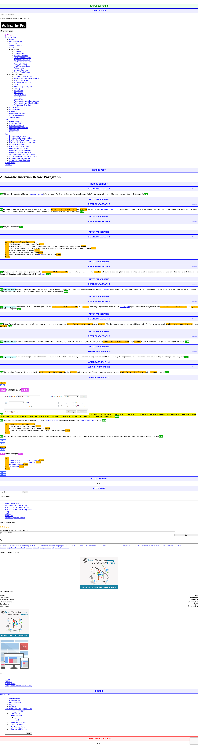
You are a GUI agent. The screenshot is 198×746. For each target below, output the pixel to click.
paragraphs (10, 548)
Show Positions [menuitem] (16, 715)
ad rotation (11, 546)
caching (83, 546)
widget (61, 547)
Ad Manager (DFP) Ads (22, 82)
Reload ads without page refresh (20, 152)
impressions (186, 545)
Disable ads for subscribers (19, 146)
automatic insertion (36, 194)
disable (140, 545)
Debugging (13, 111)
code (104, 546)
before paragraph (59, 546)
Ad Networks (14, 107)
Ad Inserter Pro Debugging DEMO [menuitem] (19, 709)
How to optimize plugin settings (20, 138)
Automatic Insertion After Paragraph (22, 462)
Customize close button (17, 144)
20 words (194, 367)
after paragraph (27, 546)
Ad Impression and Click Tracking (26, 101)
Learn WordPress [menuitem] (15, 702)
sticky (53, 548)
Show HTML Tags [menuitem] (18, 722)
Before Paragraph (15, 122)
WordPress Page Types (22, 66)
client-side (92, 546)
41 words (194, 351)
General (43, 274)
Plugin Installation (15, 41)
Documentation (10, 37)
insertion (192, 545)
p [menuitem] (15, 718)
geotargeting (163, 545)
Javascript (3, 548)
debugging (125, 546)
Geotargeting (18, 99)
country (108, 545)
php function (19, 547)
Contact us (8, 165)
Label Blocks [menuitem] (15, 713)
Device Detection (20, 95)
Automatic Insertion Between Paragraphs (24, 460)
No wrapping (125, 307)
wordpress (66, 547)
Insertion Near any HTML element (26, 78)
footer (157, 546)
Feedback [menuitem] (12, 707)
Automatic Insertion (21, 56)
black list (78, 545)
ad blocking (3, 546)
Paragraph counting (108, 209)
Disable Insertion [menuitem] (17, 725)
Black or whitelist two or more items (22, 142)
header (169, 546)
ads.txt (16, 84)
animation (38, 545)
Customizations (14, 109)
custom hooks (117, 545)
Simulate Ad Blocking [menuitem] (19, 729)
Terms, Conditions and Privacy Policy (18, 686)
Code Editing (18, 52)
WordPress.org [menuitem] (14, 698)
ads (16, 546)
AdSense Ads (19, 68)
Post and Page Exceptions (23, 87)
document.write (147, 546)
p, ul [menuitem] (17, 720)
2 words (194, 221)
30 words (194, 188)
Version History (10, 163)
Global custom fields (16, 115)
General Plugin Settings (22, 72)
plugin (25, 548)
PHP (14, 548)
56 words (194, 284)
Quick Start (13, 43)
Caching (17, 89)
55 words (194, 204)
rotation (30, 547)
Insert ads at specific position (19, 148)
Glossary (12, 47)
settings (42, 548)
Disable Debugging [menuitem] (18, 711)
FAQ (6, 134)
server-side (36, 548)
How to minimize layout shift (19, 159)
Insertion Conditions (21, 70)
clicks (87, 545)
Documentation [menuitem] (14, 700)
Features (12, 39)
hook (172, 546)
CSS (112, 546)
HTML (180, 546)
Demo (7, 119)
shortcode (48, 548)
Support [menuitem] (12, 705)
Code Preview (19, 54)
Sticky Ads (18, 97)
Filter (40, 254)
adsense (20, 546)
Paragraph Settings (20, 64)
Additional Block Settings (23, 76)
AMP (33, 546)
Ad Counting (18, 93)
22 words (194, 318)
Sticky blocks (14, 130)
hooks (176, 545)
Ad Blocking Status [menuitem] (18, 727)
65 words (194, 236)
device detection (133, 545)
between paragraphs (70, 545)
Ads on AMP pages (21, 80)
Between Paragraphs (16, 126)
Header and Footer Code (23, 62)
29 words (194, 301)
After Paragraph (15, 124)
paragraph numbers (87, 420)
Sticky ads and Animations (18, 128)
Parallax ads (13, 132)
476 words (194, 184)
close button (99, 545)
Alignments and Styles (22, 60)
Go (186, 535)
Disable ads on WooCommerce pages (22, 140)
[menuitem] (101, 733)
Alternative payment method (19, 161)
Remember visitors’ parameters (20, 150)
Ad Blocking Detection (22, 105)
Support (7, 680)
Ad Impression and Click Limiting (26, 103)
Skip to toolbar (5, 694)
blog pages (105, 289)
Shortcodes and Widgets (22, 58)
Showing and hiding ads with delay (22, 154)
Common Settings (15, 45)
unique (57, 547)
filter (153, 546)
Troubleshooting (15, 117)
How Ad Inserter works (17, 136)
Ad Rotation (18, 91)
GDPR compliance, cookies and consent (23, 157)
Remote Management (17, 113)
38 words (194, 266)
